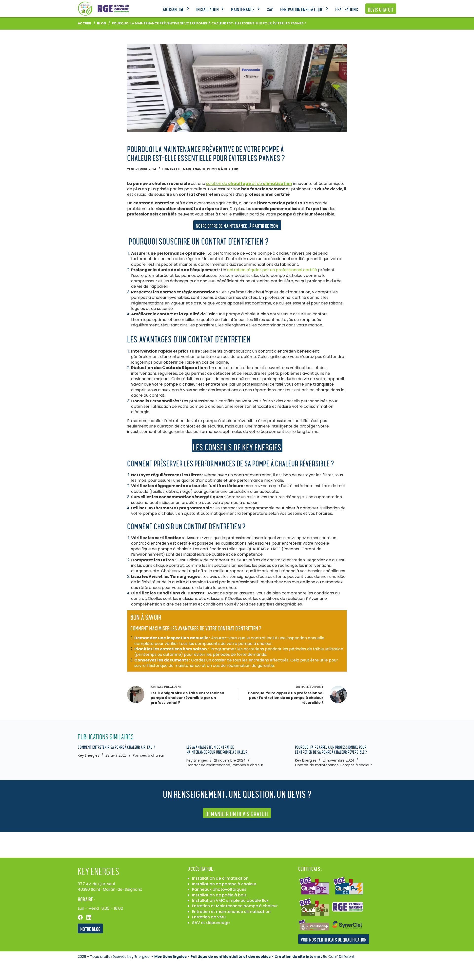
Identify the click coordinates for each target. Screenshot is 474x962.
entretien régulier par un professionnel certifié (272, 270)
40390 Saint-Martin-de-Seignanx (110, 889)
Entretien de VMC (209, 917)
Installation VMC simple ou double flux (230, 900)
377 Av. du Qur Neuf (96, 884)
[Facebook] (80, 917)
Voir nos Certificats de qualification (334, 939)
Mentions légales (170, 956)
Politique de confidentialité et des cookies (231, 956)
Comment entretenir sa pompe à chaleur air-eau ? (116, 747)
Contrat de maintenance (184, 169)
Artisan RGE (173, 9)
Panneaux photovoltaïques (219, 889)
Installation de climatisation (220, 878)
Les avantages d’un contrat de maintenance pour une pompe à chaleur (217, 749)
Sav (270, 9)
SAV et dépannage (211, 923)
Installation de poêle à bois (219, 895)
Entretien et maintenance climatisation (231, 911)
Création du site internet (298, 956)
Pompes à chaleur (222, 169)
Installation (207, 9)
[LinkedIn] (88, 917)
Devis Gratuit (381, 9)
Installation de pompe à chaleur (224, 884)
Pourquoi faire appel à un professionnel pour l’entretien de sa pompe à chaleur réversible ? (331, 749)
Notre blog (90, 929)
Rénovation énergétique (301, 9)
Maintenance (243, 9)
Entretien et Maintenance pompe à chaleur (235, 906)
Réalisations (346, 9)
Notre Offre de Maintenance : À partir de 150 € (237, 226)
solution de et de (249, 183)
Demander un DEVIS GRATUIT (237, 814)
